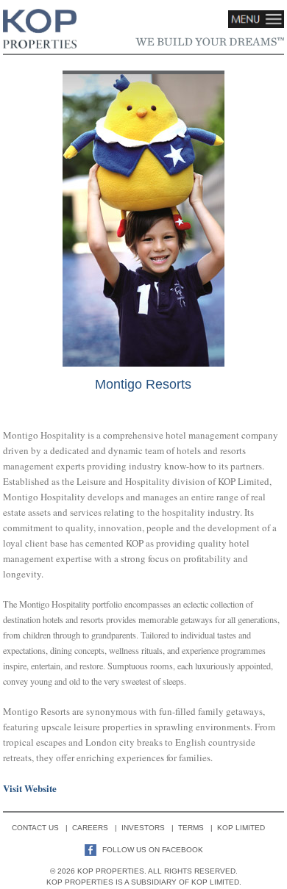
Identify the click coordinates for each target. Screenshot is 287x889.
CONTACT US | (42, 828)
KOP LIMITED (246, 828)
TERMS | (197, 828)
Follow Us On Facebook (151, 850)
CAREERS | (96, 828)
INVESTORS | (149, 828)
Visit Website (30, 788)
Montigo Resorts (143, 384)
